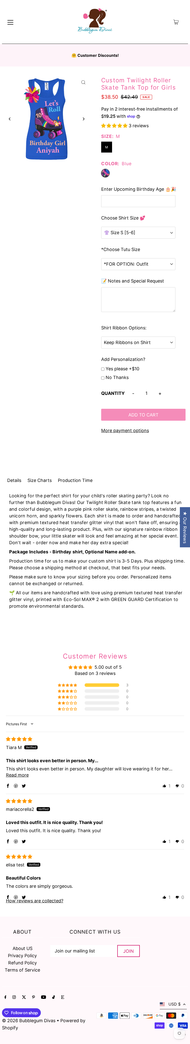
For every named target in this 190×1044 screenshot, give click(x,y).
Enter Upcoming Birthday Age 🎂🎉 (138, 189)
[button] (115, 125)
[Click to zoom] (83, 82)
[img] (19, 739)
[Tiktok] (53, 997)
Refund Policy (22, 962)
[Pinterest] (33, 997)
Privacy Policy (22, 955)
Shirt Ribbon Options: (123, 327)
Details (14, 480)
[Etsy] (62, 997)
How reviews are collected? (34, 900)
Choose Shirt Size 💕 (123, 218)
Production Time (75, 480)
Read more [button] (17, 775)
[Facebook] (5, 997)
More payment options (125, 430)
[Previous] (10, 119)
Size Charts (39, 480)
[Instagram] (14, 997)
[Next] (83, 119)
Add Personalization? (123, 359)
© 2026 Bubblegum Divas (29, 1020)
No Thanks (117, 377)
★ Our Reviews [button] (185, 527)
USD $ (174, 1004)
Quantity (113, 393)
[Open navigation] (10, 22)
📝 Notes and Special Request (132, 281)
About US (22, 948)
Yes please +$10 (122, 368)
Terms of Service (22, 970)
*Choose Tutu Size (120, 249)
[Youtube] (43, 997)
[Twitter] (24, 997)
